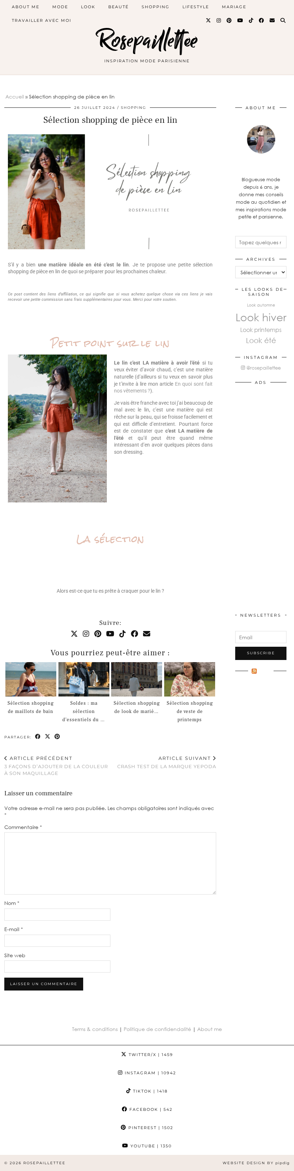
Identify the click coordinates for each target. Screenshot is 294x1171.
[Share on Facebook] (38, 737)
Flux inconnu (259, 675)
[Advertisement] (260, 496)
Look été (261, 340)
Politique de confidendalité (158, 1029)
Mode (60, 6)
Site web (14, 955)
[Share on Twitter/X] (48, 737)
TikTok (149, 1091)
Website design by (256, 1163)
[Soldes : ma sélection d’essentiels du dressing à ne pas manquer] (83, 679)
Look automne (261, 305)
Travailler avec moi (41, 20)
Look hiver (261, 316)
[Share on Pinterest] (57, 737)
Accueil (14, 96)
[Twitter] (209, 20)
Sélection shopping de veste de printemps (190, 711)
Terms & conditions (95, 1029)
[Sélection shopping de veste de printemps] (189, 679)
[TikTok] (251, 20)
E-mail (13, 929)
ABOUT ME (25, 6)
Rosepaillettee (147, 40)
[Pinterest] (229, 20)
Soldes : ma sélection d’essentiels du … (83, 711)
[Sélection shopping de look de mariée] (136, 679)
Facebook (150, 1109)
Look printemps (260, 329)
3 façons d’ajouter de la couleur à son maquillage (56, 765)
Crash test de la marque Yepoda (166, 762)
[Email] (272, 20)
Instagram (149, 1072)
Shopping (156, 6)
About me (209, 1029)
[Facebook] (262, 20)
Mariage (234, 6)
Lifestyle (195, 6)
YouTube (150, 1145)
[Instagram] (219, 20)
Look (88, 6)
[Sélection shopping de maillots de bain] (30, 679)
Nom (11, 903)
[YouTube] (240, 20)
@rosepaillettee (263, 368)
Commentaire (23, 827)
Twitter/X (150, 1054)
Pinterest (150, 1127)
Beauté (118, 6)
